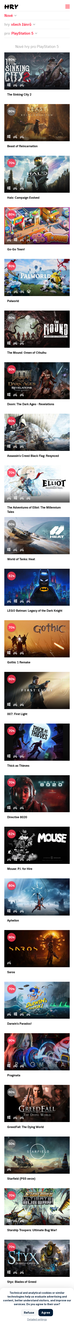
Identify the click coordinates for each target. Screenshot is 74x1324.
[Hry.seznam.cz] (11, 6)
